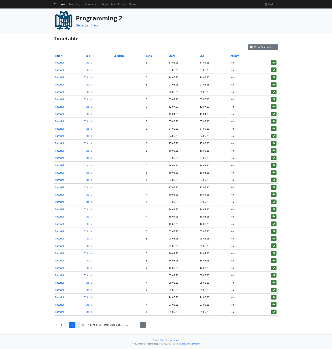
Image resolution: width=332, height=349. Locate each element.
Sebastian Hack (87, 25)
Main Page (75, 4)
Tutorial (59, 62)
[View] (273, 62)
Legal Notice (174, 340)
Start (172, 55)
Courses (60, 4)
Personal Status (127, 4)
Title (57, 55)
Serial (149, 55)
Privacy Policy (159, 340)
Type (87, 55)
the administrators (191, 343)
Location (118, 55)
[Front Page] (63, 20)
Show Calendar (262, 47)
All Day (234, 55)
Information (90, 4)
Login (271, 4)
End (202, 55)
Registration (109, 4)
